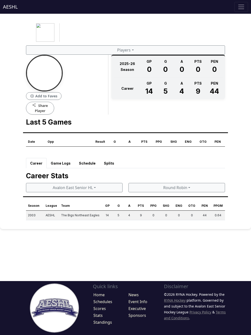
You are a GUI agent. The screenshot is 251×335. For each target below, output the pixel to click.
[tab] (36, 163)
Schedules (102, 301)
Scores (99, 308)
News (133, 294)
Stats (98, 315)
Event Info (137, 301)
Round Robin (175, 187)
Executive (137, 308)
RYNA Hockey (175, 300)
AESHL (10, 6)
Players (124, 50)
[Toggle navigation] (241, 7)
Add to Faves (43, 96)
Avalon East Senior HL (73, 187)
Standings (102, 322)
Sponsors (137, 315)
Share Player (40, 108)
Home (99, 294)
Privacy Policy (200, 312)
